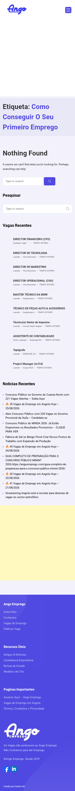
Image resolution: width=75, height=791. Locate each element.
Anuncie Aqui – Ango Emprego (22, 697)
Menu (68, 10)
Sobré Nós (10, 612)
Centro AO (20, 786)
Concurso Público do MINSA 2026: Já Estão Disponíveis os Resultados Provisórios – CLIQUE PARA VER (35, 427)
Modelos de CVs (14, 671)
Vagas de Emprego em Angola (22, 703)
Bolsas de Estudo (14, 666)
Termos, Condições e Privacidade (24, 708)
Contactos (10, 617)
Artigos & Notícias (15, 654)
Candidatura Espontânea (18, 660)
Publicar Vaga (12, 629)
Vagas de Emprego (15, 623)
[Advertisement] (37, 58)
